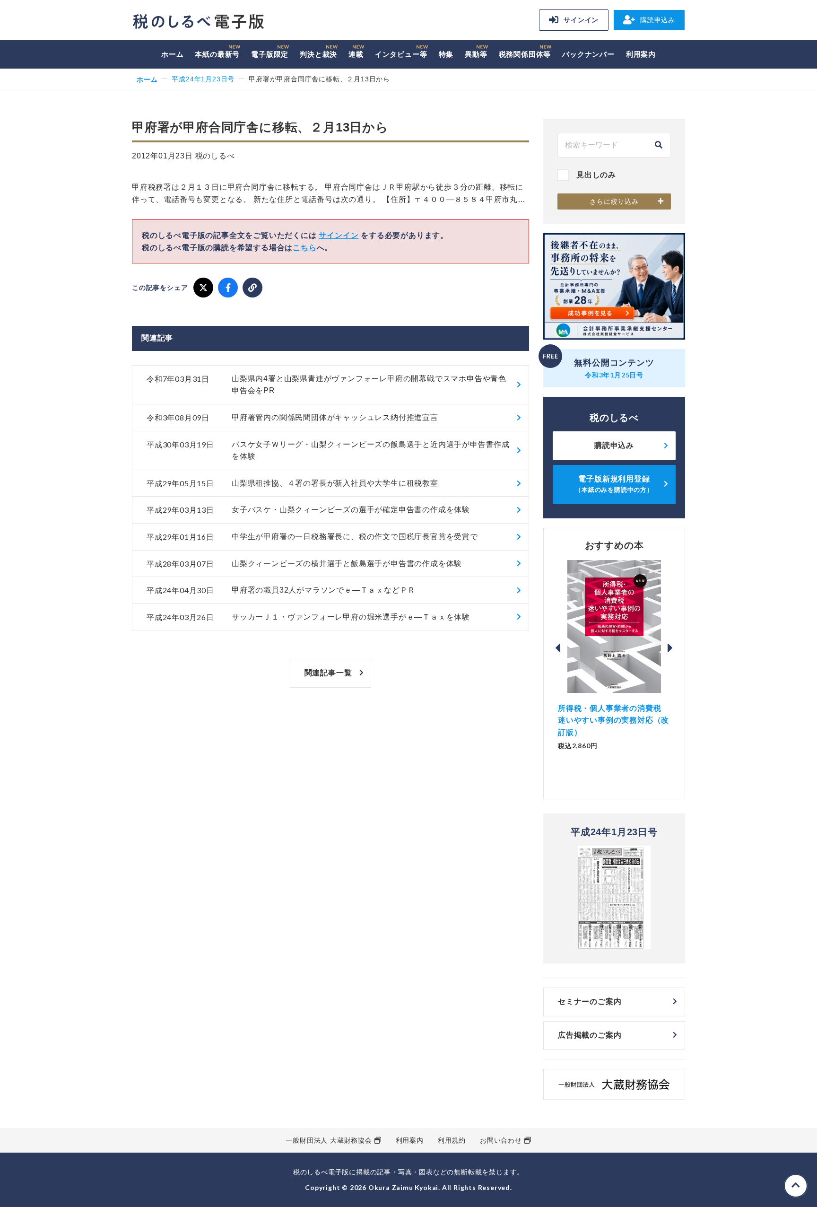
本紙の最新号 (217, 54)
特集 (446, 54)
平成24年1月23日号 (203, 79)
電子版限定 (269, 54)
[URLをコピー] (252, 287)
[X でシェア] (203, 287)
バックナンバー (588, 54)
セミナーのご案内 (589, 1001)
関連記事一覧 (328, 673)
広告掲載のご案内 (589, 1035)
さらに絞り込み (614, 201)
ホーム (172, 54)
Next (670, 647)
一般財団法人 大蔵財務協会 (329, 1140)
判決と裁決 (318, 54)
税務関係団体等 (525, 54)
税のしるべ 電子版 (198, 21)
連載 (356, 54)
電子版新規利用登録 (614, 484)
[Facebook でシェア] (228, 287)
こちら (304, 248)
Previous (557, 647)
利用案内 (641, 54)
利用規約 (452, 1140)
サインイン (581, 20)
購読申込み (657, 20)
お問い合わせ (501, 1140)
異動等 (476, 54)
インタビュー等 (401, 54)
